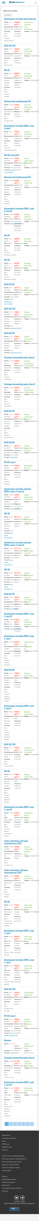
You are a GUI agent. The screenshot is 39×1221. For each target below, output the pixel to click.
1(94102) (12, 1053)
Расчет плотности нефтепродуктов (13, 1156)
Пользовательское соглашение (12, 1188)
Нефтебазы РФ (7, 1147)
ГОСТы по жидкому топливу (11, 1167)
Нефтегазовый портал (9, 1179)
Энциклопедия (6, 1170)
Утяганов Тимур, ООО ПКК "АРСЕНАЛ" (28, 1063)
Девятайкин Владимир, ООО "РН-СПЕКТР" (29, 750)
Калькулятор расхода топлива (11, 1162)
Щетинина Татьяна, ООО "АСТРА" (28, 183)
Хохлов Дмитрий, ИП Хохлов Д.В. (28, 622)
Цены (3, 1141)
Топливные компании (9, 1138)
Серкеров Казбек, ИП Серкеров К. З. (28, 216)
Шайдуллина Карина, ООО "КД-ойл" (28, 907)
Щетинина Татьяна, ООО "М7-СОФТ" (28, 51)
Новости (4, 1176)
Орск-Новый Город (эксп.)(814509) (8, 301)
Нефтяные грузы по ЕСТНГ (10, 1164)
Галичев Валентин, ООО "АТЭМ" (28, 1046)
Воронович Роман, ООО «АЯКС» (27, 241)
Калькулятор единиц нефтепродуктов (14, 1159)
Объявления (6, 1135)
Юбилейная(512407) (16, 328)
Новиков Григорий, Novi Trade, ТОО (28, 290)
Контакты (5, 1150)
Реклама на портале (8, 1182)
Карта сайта (6, 1185)
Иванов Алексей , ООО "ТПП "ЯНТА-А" (28, 497)
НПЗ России (6, 1144)
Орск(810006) (14, 457)
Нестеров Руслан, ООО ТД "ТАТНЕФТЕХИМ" (29, 363)
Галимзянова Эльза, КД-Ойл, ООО (28, 1090)
